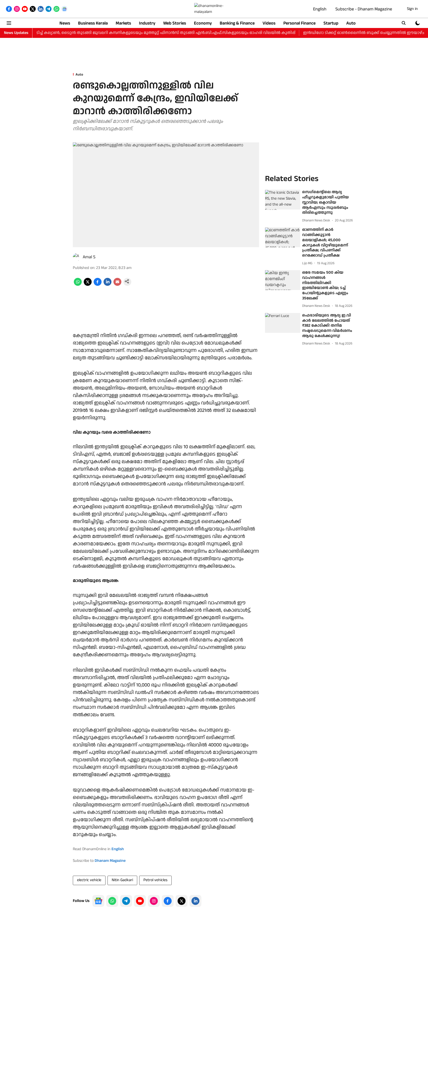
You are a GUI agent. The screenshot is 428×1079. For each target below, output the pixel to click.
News (64, 23)
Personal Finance (299, 23)
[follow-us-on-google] (98, 901)
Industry (147, 23)
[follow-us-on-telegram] (126, 901)
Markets (123, 23)
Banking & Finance (237, 23)
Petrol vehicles (155, 880)
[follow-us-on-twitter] (181, 901)
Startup (330, 23)
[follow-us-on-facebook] (168, 901)
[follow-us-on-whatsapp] (112, 901)
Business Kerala (93, 23)
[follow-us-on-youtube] (140, 901)
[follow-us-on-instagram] (154, 901)
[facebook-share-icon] (98, 285)
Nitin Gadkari (122, 880)
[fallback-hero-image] (282, 200)
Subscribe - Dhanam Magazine (363, 9)
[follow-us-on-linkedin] (195, 901)
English (319, 9)
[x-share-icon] (88, 285)
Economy (203, 23)
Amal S (89, 257)
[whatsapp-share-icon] (78, 285)
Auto (351, 23)
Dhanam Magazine (110, 861)
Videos (269, 23)
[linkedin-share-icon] (107, 285)
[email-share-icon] (117, 285)
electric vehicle (89, 880)
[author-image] (77, 257)
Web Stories (174, 23)
